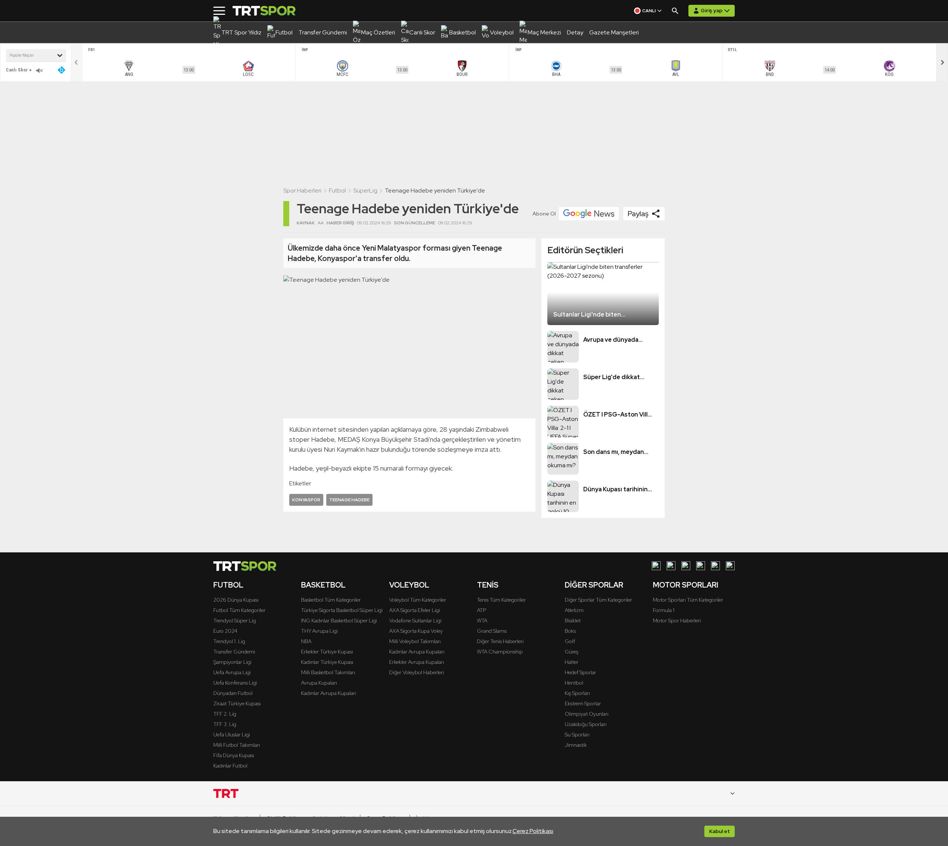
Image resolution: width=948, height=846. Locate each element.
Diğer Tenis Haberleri (500, 641)
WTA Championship (500, 651)
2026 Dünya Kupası (235, 599)
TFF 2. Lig (224, 713)
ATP (481, 610)
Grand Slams (492, 631)
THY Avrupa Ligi (319, 631)
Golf (570, 641)
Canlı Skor (17, 70)
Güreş (571, 651)
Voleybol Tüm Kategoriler (417, 599)
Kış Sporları (577, 693)
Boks (570, 631)
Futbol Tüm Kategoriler (239, 610)
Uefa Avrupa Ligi (232, 672)
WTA (482, 620)
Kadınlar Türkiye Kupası (327, 662)
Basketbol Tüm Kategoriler (331, 599)
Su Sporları (577, 734)
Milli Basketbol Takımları (328, 672)
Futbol (337, 190)
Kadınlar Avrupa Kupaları (328, 693)
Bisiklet (573, 620)
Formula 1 (663, 610)
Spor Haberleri (302, 190)
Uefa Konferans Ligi (235, 682)
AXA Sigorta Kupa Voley (416, 631)
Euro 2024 (225, 631)
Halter (571, 662)
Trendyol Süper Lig (234, 620)
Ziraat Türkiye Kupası (237, 703)
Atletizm (574, 610)
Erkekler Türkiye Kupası (327, 651)
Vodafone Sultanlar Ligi (415, 620)
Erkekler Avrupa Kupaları (416, 662)
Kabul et (719, 831)
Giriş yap (711, 10)
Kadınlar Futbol (230, 765)
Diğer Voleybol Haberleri (416, 672)
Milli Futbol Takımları (236, 745)
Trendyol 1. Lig (229, 641)
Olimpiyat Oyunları (586, 713)
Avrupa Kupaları (319, 682)
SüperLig (365, 190)
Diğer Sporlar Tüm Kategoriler (598, 599)
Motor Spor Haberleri (677, 620)
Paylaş (638, 213)
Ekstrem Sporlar (583, 703)
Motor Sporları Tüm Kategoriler (688, 599)
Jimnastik (576, 745)
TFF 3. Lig (224, 724)
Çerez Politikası (533, 831)
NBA (306, 641)
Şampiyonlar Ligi (232, 662)
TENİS (487, 585)
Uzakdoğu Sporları (586, 724)
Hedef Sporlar (580, 672)
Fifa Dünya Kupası (233, 755)
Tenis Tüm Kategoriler (501, 599)
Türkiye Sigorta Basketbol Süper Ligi (342, 610)
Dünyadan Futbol (233, 693)
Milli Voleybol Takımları (415, 641)
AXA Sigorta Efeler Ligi (414, 610)
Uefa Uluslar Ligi (231, 734)
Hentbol (574, 682)
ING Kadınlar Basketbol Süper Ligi (339, 620)
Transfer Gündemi (234, 651)
